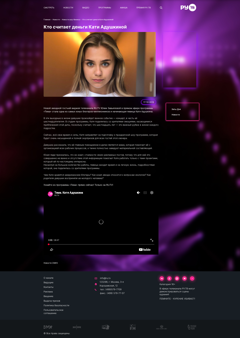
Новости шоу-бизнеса (71, 19)
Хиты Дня (176, 109)
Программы (104, 7)
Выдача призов (52, 300)
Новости (68, 7)
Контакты (48, 287)
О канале (48, 277)
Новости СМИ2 (51, 263)
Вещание (48, 296)
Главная (47, 19)
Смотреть (49, 7)
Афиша (123, 7)
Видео (85, 7)
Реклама (48, 291)
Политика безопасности (56, 305)
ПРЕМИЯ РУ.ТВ (143, 7)
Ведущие (48, 282)
